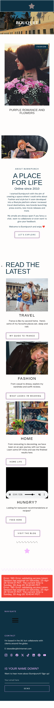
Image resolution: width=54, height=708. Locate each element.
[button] (32, 6)
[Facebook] (17, 655)
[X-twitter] (22, 655)
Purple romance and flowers (27, 111)
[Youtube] (44, 655)
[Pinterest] (39, 655)
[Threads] (11, 655)
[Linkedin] (33, 655)
